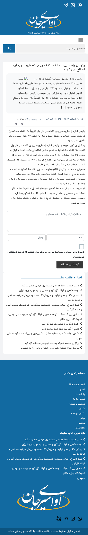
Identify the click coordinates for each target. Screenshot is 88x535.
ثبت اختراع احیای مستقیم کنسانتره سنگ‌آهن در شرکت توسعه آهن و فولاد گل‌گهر (44, 307)
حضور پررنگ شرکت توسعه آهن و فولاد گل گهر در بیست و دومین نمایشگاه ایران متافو (45, 317)
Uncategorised (77, 385)
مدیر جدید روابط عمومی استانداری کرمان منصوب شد (50, 286)
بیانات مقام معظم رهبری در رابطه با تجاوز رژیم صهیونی (50, 348)
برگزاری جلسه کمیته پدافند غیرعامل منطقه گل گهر (52, 343)
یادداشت (80, 428)
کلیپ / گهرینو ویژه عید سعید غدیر (60, 329)
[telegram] (65, 5)
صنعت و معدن (77, 404)
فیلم (82, 418)
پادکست (80, 394)
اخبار (82, 389)
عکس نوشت (78, 413)
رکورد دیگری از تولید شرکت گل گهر (60, 324)
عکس (82, 409)
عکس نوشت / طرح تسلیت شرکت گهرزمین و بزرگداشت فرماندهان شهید (44, 336)
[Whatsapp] (79, 5)
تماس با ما (79, 399)
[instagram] (72, 5)
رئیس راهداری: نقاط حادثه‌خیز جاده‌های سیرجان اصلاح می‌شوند (49, 67)
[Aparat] (58, 518)
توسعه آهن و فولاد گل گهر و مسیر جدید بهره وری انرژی (49, 290)
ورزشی (81, 423)
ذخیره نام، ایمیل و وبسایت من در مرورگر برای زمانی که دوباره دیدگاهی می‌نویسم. (46, 254)
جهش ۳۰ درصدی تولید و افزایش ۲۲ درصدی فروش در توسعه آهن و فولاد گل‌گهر (45, 298)
